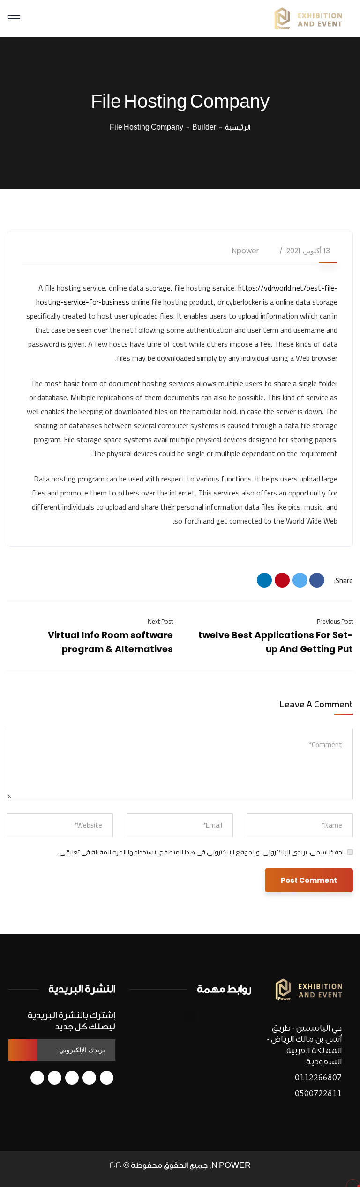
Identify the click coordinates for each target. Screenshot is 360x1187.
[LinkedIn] (264, 580)
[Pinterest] (282, 580)
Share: (343, 580)
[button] (190, 1017)
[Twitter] (300, 580)
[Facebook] (316, 580)
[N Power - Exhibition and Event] (308, 18)
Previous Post (335, 621)
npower (245, 250)
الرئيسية (237, 127)
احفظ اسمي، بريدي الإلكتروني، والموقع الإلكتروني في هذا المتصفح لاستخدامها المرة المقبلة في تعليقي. (201, 852)
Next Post (160, 621)
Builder (204, 127)
